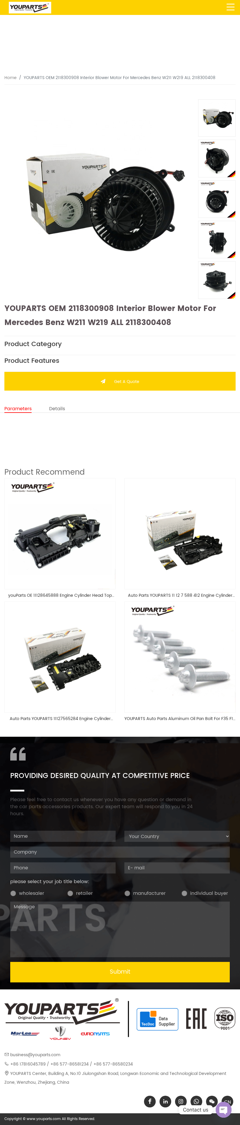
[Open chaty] (224, 1110)
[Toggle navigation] (230, 7)
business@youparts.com (35, 1055)
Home (10, 77)
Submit (120, 972)
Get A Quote (126, 381)
